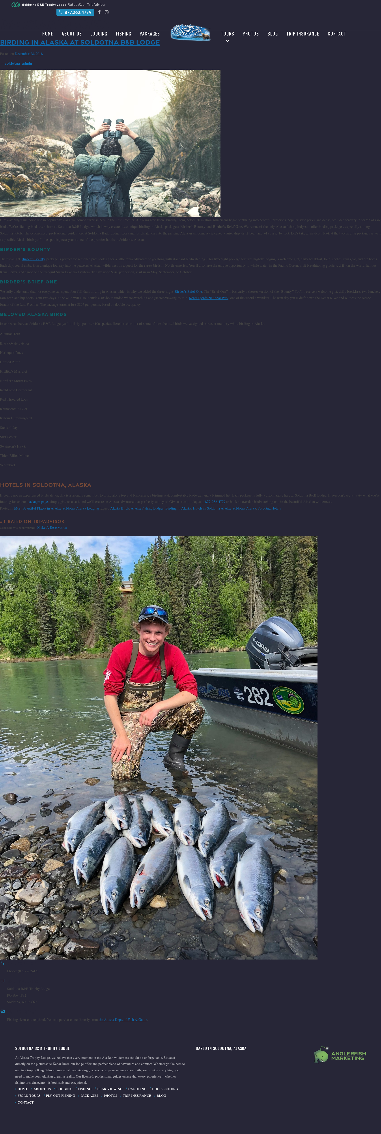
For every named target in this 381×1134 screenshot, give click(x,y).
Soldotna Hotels (269, 508)
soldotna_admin (18, 63)
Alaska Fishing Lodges (147, 508)
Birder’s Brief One (188, 291)
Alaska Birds (119, 508)
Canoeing (137, 1089)
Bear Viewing (110, 1089)
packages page (38, 501)
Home (47, 33)
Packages (150, 33)
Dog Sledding (165, 1089)
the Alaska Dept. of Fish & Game (123, 1019)
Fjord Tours (29, 1095)
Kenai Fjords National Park (208, 297)
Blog (273, 33)
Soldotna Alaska (244, 508)
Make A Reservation (52, 527)
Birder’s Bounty (33, 259)
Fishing (123, 33)
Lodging (98, 33)
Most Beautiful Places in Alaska (37, 508)
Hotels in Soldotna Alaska (212, 508)
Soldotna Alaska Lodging (80, 508)
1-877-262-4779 (213, 501)
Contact (337, 33)
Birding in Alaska (178, 508)
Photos (251, 33)
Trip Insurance (302, 33)
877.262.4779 (74, 12)
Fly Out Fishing (60, 1095)
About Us (72, 33)
